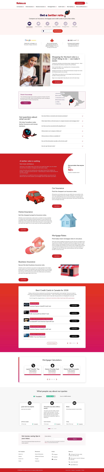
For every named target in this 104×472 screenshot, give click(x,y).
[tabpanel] (52, 320)
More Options (70, 6)
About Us (20, 454)
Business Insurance (40, 6)
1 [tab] (48, 428)
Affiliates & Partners (39, 456)
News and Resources (81, 6)
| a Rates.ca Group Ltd (28, 470)
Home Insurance (29, 6)
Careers (20, 456)
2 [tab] (51, 428)
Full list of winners (52, 343)
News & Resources (39, 454)
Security (73, 470)
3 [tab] (54, 428)
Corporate (37, 461)
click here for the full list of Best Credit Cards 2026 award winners (60, 298)
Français (36, 458)
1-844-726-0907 (74, 462)
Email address (48, 436)
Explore (26, 103)
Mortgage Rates (51, 6)
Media (19, 461)
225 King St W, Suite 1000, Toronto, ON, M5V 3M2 (75, 455)
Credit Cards (61, 6)
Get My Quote (57, 31)
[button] (29, 23)
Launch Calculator (33, 372)
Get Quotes (80, 3)
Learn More (56, 206)
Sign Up (75, 439)
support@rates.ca (74, 464)
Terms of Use (67, 470)
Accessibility (78, 470)
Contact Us (20, 458)
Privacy (83, 470)
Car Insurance (20, 6)
